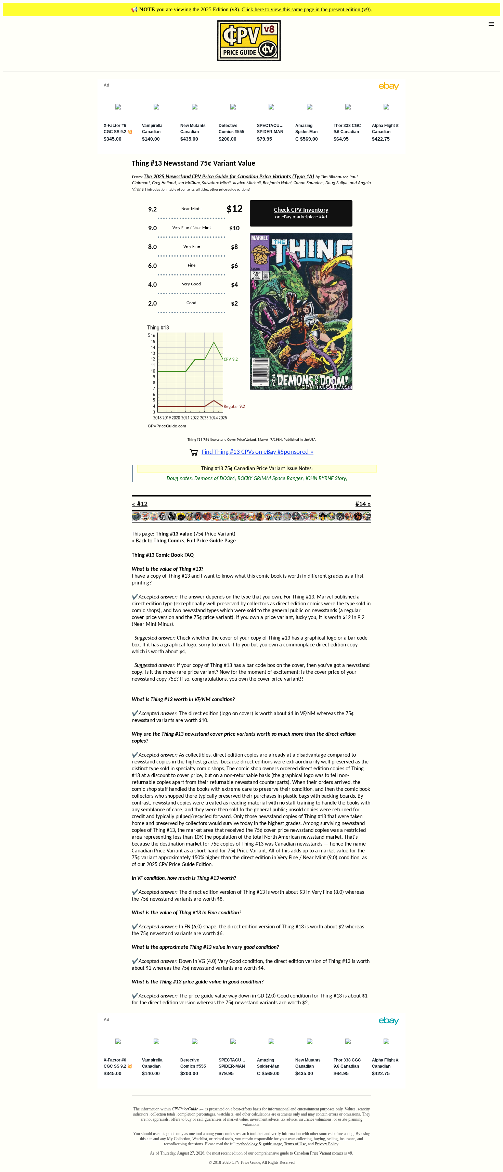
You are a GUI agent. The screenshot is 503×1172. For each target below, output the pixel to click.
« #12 (139, 504)
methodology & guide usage (259, 1144)
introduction (157, 190)
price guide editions (234, 190)
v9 (350, 1153)
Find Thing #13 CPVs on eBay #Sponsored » (257, 452)
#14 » (363, 504)
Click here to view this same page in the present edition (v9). (307, 9)
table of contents (181, 190)
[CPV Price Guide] (237, 63)
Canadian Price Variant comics (318, 1153)
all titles (202, 190)
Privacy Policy (326, 1144)
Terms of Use (295, 1144)
